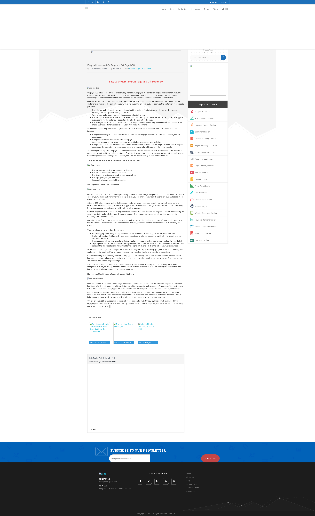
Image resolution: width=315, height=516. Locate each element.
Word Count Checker (203, 233)
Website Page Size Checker (206, 226)
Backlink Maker (201, 193)
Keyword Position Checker (205, 125)
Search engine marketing (140, 69)
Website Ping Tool (202, 206)
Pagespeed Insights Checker (206, 145)
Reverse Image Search (204, 159)
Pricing (215, 9)
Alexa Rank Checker (203, 186)
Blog (171, 9)
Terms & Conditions (194, 488)
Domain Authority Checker (205, 138)
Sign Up (214, 2)
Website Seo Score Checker (206, 213)
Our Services (182, 9)
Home (163, 9)
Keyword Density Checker (205, 220)
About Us (190, 477)
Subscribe (210, 458)
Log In (225, 2)
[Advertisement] (157, 31)
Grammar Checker (202, 132)
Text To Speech (201, 172)
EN (226, 9)
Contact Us (195, 9)
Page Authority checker (204, 165)
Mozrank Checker (202, 240)
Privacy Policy (191, 484)
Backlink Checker (201, 179)
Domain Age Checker (203, 199)
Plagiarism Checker (202, 111)
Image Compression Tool (205, 152)
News (206, 9)
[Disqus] (135, 397)
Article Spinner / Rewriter (205, 118)
